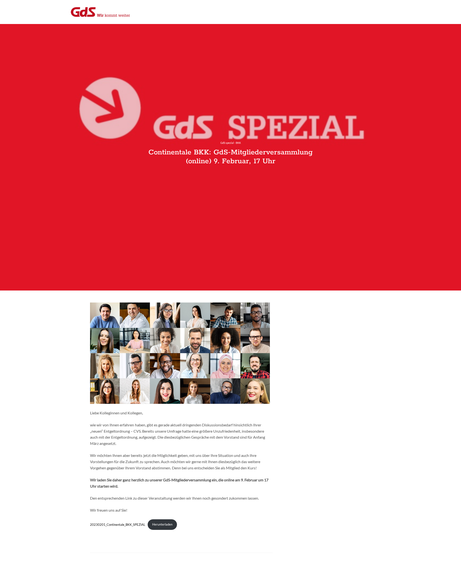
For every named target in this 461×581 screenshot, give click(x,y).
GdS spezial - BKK (230, 142)
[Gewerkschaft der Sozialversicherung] (100, 12)
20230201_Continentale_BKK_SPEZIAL (117, 524)
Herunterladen (162, 524)
